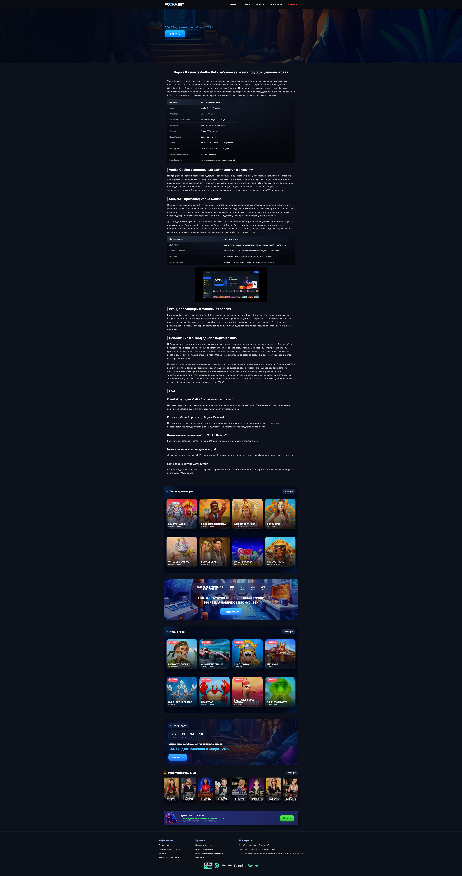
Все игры (289, 491)
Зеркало (260, 4)
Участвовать (178, 757)
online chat (258, 849)
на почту (271, 849)
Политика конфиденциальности (209, 853)
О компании (164, 845)
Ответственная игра (204, 849)
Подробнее (231, 611)
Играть (287, 818)
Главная (232, 4)
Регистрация (276, 4)
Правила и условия (203, 845)
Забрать (175, 34)
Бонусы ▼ (292, 4)
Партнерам (200, 857)
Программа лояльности (169, 849)
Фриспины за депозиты (169, 857)
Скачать (246, 4)
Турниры (163, 853)
